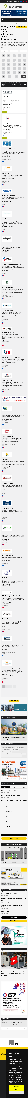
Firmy (5, 23)
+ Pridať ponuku (14, 921)
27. (14, 858)
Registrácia (9, 1)
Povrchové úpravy (19, 747)
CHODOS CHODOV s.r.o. (8, 287)
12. (10, 853)
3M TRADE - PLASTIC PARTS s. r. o (11, 148)
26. (10, 858)
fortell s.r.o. (5, 533)
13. (14, 853)
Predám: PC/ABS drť (6, 811)
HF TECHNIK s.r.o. (6, 577)
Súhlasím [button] (16, 1086)
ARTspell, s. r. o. (6, 243)
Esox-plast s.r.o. (6, 413)
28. (18, 858)
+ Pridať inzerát (14, 838)
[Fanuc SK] (14, 876)
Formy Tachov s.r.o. (7, 508)
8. (21, 851)
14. (18, 853)
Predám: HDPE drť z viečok (8, 821)
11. (6, 853)
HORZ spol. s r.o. (6, 618)
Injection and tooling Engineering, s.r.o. (12, 668)
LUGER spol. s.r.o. (7, 123)
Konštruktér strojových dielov (9, 893)
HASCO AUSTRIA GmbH (8, 555)
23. (25, 856)
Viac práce (14, 917)
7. (17, 851)
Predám (23, 787)
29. (21, 858)
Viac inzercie (14, 835)
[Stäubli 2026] (14, 707)
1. (21, 849)
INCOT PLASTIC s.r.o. (7, 643)
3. (2, 851)
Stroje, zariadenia (6, 749)
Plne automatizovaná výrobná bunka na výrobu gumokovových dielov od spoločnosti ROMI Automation (13, 973)
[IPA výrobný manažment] (14, 936)
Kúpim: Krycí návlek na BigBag (9, 790)
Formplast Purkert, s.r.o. (8, 483)
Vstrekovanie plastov (7, 751)
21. (18, 856)
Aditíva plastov (15, 749)
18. (6, 856)
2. (25, 849)
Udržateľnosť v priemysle (8, 747)
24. (2, 858)
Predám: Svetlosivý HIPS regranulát (10, 795)
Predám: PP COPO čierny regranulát (10, 826)
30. (25, 858)
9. (25, 851)
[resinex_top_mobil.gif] (14, 13)
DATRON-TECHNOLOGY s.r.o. (10, 332)
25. (6, 858)
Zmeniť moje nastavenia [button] (17, 1092)
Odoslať (23, 1028)
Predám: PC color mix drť (7, 807)
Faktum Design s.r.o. (7, 436)
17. (2, 856)
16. (25, 853)
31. (2, 860)
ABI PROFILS (5, 173)
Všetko (5, 787)
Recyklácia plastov (17, 756)
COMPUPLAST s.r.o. (7, 310)
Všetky (23, 76)
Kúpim (14, 787)
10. (2, 853)
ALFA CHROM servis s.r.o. (9, 195)
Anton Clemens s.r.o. (7, 218)
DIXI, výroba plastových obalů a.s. (11, 357)
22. (21, 856)
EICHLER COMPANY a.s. (8, 380)
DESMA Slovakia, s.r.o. (9, 97)
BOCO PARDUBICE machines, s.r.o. (11, 264)
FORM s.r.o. (5, 459)
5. (10, 851)
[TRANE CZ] (14, 399)
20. (14, 856)
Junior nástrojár (5, 911)
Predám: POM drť (5, 816)
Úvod (2, 23)
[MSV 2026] (14, 998)
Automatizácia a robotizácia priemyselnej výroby (13, 753)
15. (21, 853)
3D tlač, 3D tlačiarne (6, 756)
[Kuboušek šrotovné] (14, 770)
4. (6, 851)
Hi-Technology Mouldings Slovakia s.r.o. (13, 596)
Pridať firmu (21, 26)
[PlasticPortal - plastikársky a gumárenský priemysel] (14, 6)
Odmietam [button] (16, 1089)
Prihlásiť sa (16, 1)
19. (10, 856)
